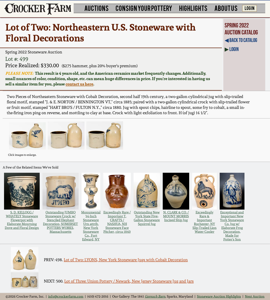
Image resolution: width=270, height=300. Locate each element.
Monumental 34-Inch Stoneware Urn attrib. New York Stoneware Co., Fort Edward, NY (90, 225)
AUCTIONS (96, 8)
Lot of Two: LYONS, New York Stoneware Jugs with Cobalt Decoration (126, 259)
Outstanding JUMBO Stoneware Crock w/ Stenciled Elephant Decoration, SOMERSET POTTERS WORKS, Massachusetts (60, 222)
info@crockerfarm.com (65, 296)
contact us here (79, 84)
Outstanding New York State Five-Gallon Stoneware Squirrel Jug (147, 218)
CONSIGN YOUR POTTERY (144, 8)
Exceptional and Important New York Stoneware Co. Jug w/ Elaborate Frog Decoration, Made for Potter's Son (232, 225)
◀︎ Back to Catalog (241, 40)
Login (234, 49)
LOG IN (249, 7)
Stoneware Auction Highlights (219, 296)
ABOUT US (225, 8)
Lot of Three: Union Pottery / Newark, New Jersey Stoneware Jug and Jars (129, 281)
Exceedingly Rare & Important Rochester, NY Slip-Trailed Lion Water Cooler (204, 222)
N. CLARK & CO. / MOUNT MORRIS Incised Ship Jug (176, 216)
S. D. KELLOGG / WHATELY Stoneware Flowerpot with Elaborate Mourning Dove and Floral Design (22, 220)
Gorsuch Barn (155, 296)
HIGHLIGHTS (193, 8)
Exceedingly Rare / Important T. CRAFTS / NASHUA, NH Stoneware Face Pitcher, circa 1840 (117, 222)
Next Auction (254, 296)
